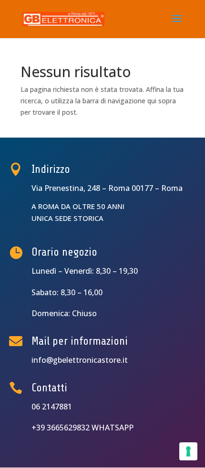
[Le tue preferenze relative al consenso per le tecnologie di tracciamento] (188, 451)
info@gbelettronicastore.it (79, 360)
